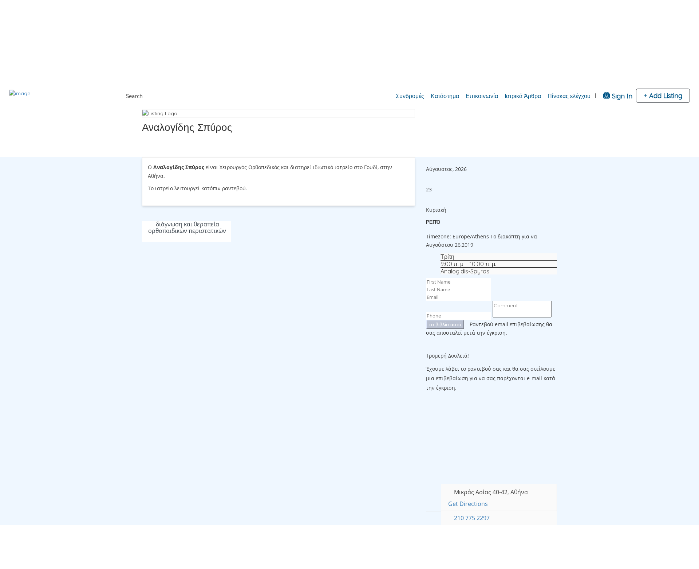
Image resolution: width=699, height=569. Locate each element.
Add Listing (664, 95)
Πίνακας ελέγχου (569, 96)
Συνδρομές (410, 96)
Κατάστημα (445, 96)
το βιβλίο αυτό (445, 324)
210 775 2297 (472, 518)
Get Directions (468, 504)
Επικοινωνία (482, 96)
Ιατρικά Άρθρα (523, 96)
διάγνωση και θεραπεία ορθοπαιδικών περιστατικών (187, 227)
